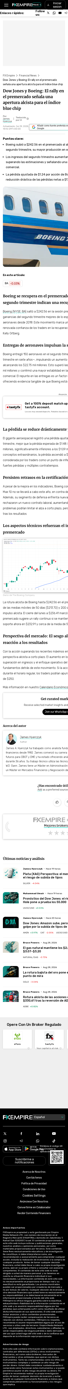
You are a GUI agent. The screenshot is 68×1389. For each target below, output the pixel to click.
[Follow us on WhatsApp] (54, 13)
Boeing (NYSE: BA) (14, 311)
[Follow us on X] (48, 13)
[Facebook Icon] (26, 1133)
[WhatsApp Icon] (42, 1141)
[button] (6, 5)
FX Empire (9, 75)
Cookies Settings (34, 1195)
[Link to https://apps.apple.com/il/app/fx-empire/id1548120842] (13, 1149)
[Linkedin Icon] (42, 1133)
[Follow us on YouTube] (60, 13)
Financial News (28, 75)
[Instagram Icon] (9, 1141)
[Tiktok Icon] (58, 1141)
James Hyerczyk (31, 737)
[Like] (57, 802)
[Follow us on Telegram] (66, 13)
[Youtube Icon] (58, 1133)
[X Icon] (9, 1133)
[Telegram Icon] (26, 1141)
